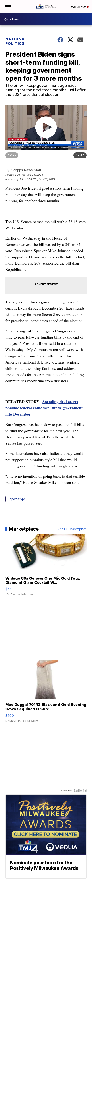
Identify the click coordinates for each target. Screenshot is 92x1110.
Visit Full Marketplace (72, 528)
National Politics (16, 41)
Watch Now (79, 7)
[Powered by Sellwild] (80, 790)
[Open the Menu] (7, 6)
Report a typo (17, 499)
